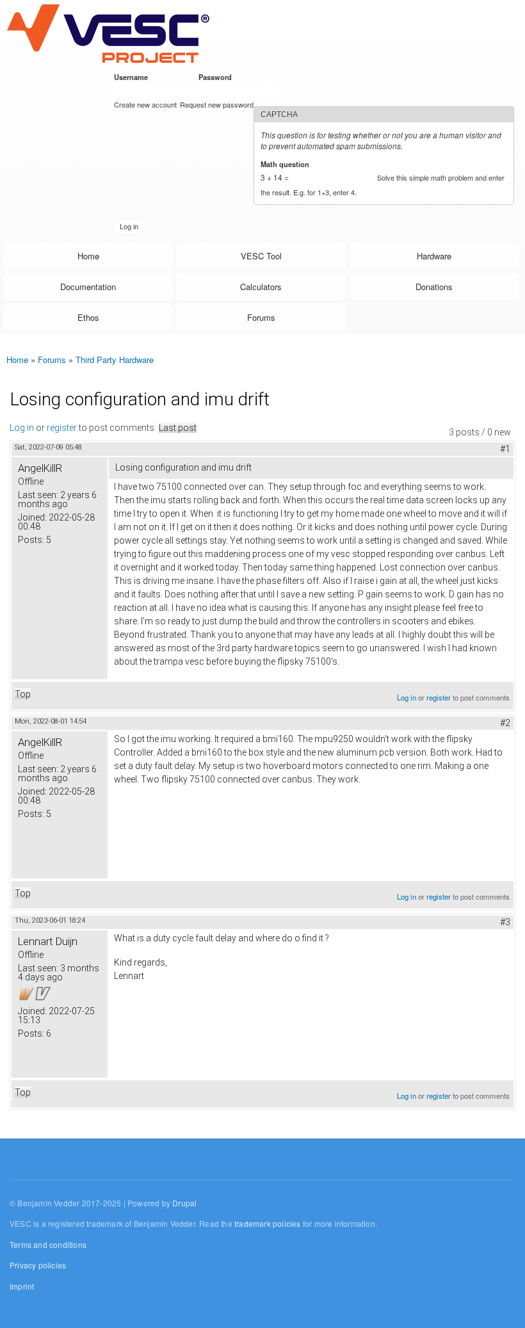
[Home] (108, 33)
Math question (287, 164)
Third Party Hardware (115, 359)
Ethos (88, 317)
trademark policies (267, 1223)
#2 (505, 723)
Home (88, 256)
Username (133, 77)
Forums (261, 317)
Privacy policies (38, 1264)
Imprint (22, 1286)
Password (217, 77)
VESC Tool (261, 256)
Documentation (88, 286)
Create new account (145, 104)
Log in (22, 428)
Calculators (261, 286)
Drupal (184, 1202)
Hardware (434, 256)
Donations (434, 286)
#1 (505, 449)
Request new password (217, 104)
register (62, 428)
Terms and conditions (48, 1244)
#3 (505, 922)
